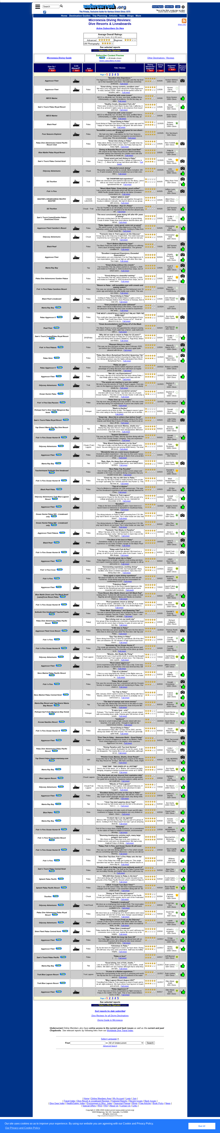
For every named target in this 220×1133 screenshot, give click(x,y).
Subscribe (169, 7)
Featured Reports (119, 1101)
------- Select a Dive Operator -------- (94, 50)
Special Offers (89, 1106)
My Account (118, 1098)
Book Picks (158, 1103)
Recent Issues (136, 1101)
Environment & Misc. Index (99, 1103)
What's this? (182, 24)
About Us (114, 1106)
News (122, 15)
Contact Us (125, 1106)
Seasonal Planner (122, 1103)
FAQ (106, 1106)
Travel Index (69, 1101)
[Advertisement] (110, 1072)
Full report (124, 84)
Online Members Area (101, 1098)
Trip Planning (99, 15)
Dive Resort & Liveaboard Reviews (93, 1101)
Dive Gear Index (57, 1103)
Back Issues (150, 1101)
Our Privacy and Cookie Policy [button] (22, 1128)
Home (64, 15)
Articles (113, 15)
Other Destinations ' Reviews (160, 58)
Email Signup (158, 7)
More (138, 15)
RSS (100, 1106)
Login (178, 7)
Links (134, 1106)
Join (134, 1098)
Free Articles (145, 1103)
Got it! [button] (201, 1126)
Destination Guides (80, 15)
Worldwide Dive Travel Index (120, 1030)
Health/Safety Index (76, 1103)
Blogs (130, 15)
